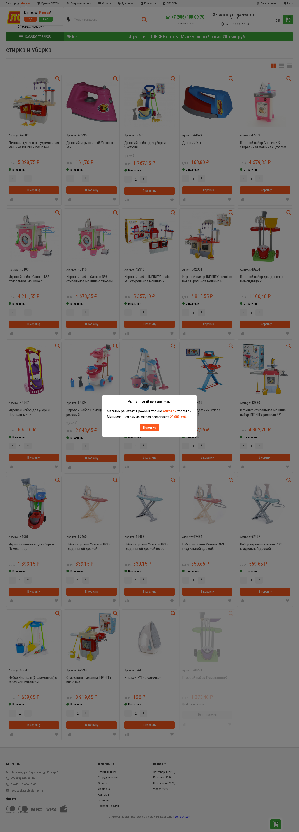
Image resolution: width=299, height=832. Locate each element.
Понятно (149, 427)
